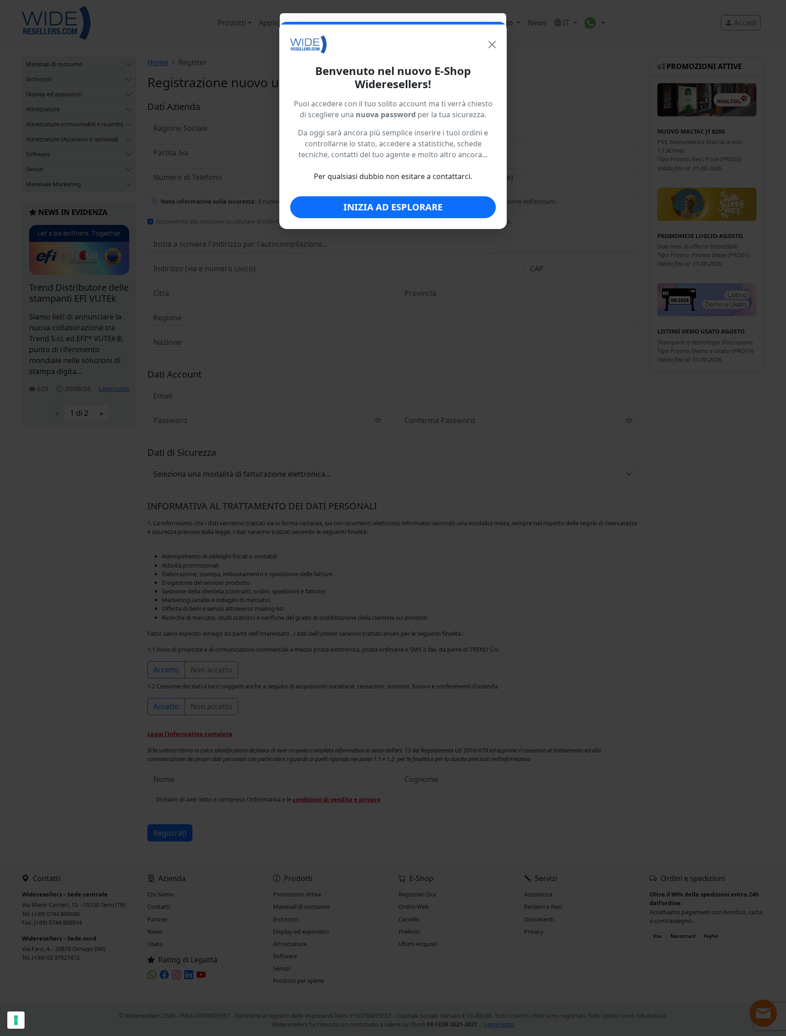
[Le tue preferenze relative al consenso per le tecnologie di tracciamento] (16, 1020)
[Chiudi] (492, 44)
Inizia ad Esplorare (393, 207)
